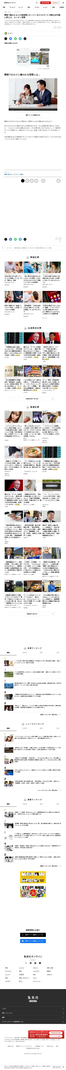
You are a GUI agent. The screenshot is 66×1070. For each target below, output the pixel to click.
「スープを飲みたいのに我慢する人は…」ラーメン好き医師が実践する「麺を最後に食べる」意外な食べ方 (32, 464)
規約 (57, 1046)
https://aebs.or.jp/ (20, 1041)
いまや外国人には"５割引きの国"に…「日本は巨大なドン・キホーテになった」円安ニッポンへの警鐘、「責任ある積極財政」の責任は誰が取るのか (32, 385)
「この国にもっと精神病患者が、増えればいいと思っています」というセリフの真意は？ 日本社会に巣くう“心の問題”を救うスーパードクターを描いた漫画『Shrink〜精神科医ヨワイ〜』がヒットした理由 (37, 835)
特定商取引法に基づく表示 (32, 1048)
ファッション (36, 981)
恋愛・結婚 (7, 12)
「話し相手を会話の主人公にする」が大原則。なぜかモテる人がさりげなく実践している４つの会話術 (32, 279)
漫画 (53, 7)
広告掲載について (39, 1046)
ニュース (20, 7)
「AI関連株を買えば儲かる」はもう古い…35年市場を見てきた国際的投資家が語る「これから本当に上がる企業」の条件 (13, 351)
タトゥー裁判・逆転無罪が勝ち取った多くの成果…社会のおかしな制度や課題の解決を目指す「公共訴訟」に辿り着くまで (50, 384)
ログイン (55, 2)
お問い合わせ (50, 1046)
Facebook (10, 38)
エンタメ (45, 7)
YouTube (35, 963)
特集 (29, 7)
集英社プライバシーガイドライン (24, 1046)
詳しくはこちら (57, 1067)
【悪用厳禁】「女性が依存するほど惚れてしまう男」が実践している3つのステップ (32, 308)
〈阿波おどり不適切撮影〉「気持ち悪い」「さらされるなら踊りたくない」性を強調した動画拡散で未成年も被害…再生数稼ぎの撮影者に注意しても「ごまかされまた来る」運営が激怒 (37, 759)
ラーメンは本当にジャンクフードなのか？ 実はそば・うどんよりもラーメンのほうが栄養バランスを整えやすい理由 (32, 599)
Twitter (5, 38)
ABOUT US (10, 1046)
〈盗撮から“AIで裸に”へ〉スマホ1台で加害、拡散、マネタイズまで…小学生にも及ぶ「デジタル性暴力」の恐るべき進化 (14, 465)
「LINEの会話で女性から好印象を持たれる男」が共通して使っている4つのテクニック (51, 279)
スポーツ (26, 560)
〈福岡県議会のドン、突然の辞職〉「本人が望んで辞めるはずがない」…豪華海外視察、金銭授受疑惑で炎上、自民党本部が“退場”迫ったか (13, 567)
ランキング (12, 7)
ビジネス (37, 7)
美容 (34, 974)
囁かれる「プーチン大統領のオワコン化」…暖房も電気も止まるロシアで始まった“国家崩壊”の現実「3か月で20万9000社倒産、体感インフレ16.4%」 (32, 352)
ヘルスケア (26, 459)
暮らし (21, 981)
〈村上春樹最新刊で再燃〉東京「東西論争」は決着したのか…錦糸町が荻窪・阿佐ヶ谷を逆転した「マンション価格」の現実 (13, 384)
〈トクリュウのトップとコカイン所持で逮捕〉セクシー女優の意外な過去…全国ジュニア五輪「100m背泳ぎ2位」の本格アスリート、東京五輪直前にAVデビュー (14, 431)
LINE (15, 38)
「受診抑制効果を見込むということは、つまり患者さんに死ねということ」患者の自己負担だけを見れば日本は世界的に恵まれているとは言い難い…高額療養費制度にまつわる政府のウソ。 (13, 532)
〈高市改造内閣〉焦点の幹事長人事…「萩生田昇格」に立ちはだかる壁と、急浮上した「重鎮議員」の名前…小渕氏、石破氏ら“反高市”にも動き (32, 530)
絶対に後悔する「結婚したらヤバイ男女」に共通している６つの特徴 (13, 307)
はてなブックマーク (20, 38)
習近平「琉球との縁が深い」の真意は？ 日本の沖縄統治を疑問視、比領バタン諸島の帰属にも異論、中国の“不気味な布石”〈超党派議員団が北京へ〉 (51, 530)
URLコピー (25, 38)
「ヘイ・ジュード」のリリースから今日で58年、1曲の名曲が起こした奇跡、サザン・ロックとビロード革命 (51, 497)
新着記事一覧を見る (32, 613)
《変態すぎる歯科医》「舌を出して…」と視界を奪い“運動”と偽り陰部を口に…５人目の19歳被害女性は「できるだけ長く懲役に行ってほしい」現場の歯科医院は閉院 (51, 568)
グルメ (35, 978)
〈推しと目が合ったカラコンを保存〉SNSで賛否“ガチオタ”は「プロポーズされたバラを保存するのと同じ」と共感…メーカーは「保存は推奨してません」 (33, 431)
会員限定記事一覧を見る (32, 398)
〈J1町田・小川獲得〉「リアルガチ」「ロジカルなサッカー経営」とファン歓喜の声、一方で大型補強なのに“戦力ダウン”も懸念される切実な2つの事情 (32, 567)
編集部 (49, 971)
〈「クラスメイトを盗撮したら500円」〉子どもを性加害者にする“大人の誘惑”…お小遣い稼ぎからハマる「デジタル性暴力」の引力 (51, 430)
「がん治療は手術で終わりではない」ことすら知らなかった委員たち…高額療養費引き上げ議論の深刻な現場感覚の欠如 (50, 599)
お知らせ (49, 974)
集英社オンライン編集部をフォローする (34, 934)
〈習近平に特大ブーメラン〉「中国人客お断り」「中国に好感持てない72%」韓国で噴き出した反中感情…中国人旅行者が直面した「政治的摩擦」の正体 (51, 353)
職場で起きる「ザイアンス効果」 (14, 174)
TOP (2, 247)
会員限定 (62, 7)
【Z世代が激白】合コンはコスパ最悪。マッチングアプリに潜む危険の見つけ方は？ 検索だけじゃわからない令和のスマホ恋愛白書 (51, 309)
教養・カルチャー (9, 345)
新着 (4, 7)
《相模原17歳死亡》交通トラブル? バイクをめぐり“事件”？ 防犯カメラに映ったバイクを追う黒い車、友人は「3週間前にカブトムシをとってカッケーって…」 (14, 600)
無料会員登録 (45, 2)
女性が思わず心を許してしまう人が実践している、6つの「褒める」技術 (14, 278)
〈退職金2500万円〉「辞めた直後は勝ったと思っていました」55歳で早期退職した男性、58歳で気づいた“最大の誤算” (33, 498)
